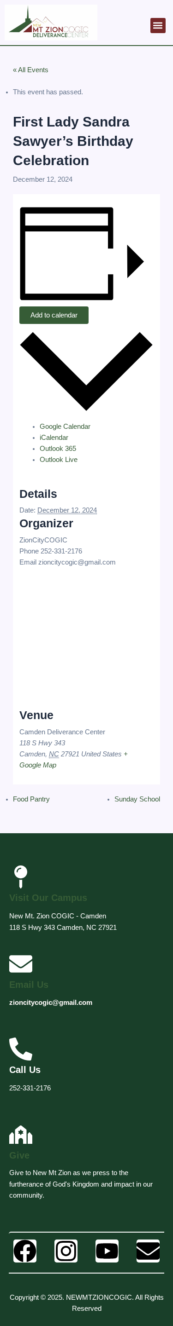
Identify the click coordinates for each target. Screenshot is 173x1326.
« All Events (30, 70)
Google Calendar (65, 426)
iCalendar (54, 437)
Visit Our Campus (48, 898)
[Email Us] (20, 963)
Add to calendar (54, 315)
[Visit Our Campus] (20, 876)
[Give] (20, 1134)
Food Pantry (31, 799)
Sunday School (137, 799)
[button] (158, 25)
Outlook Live (59, 459)
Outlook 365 (58, 448)
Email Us (28, 985)
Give (19, 1155)
